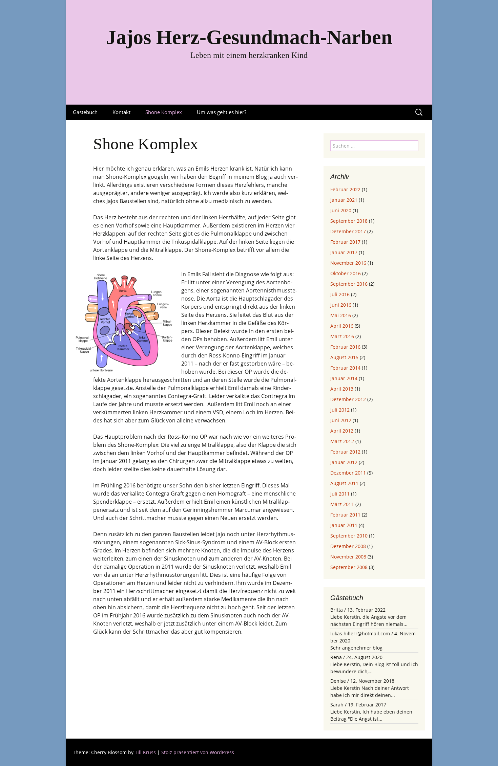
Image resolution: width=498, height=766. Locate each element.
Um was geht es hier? (221, 112)
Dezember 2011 (348, 472)
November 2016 (348, 263)
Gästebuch (85, 112)
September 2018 (349, 221)
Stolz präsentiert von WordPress (197, 752)
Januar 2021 (343, 200)
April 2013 (341, 389)
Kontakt (121, 112)
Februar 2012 (345, 451)
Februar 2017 (345, 242)
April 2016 (341, 326)
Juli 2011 (340, 493)
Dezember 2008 (348, 546)
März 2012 (342, 441)
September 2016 (349, 284)
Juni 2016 (340, 305)
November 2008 (348, 556)
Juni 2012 (340, 420)
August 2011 (344, 483)
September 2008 (349, 567)
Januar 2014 (343, 378)
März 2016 (342, 336)
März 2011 (342, 504)
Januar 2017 (343, 252)
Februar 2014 (345, 368)
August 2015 (344, 357)
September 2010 (349, 535)
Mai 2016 (340, 315)
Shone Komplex (163, 112)
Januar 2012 (343, 462)
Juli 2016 (340, 294)
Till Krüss (145, 752)
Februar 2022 (345, 189)
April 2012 (341, 431)
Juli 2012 (340, 410)
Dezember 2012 (348, 399)
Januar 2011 (343, 525)
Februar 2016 (345, 347)
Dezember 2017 (348, 231)
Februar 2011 (345, 514)
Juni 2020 (340, 210)
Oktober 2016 (345, 273)
